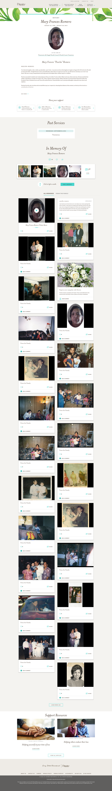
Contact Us (85, 1)
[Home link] (21, 4)
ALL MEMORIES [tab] (49, 193)
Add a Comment (65, 218)
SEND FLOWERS (65, 298)
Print (92, 1)
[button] (54, 5)
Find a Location (75, 1)
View (87, 173)
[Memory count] (50, 159)
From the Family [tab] (62, 193)
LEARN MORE (36, 748)
